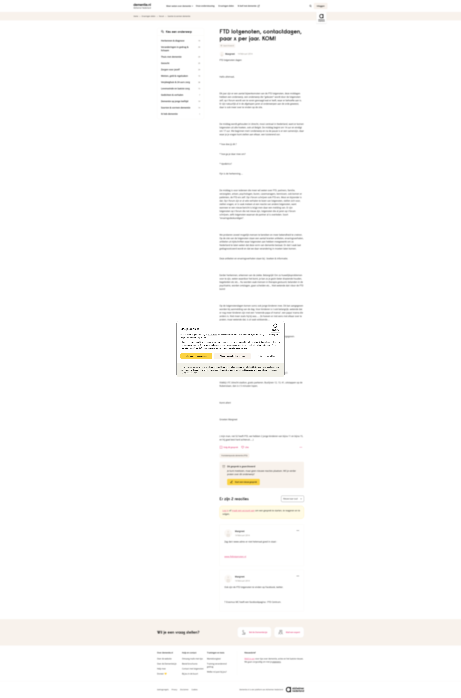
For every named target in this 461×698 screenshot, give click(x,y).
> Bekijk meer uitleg (266, 356)
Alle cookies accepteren (196, 356)
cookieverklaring (194, 367)
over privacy (191, 373)
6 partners (212, 334)
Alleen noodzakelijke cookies (232, 356)
